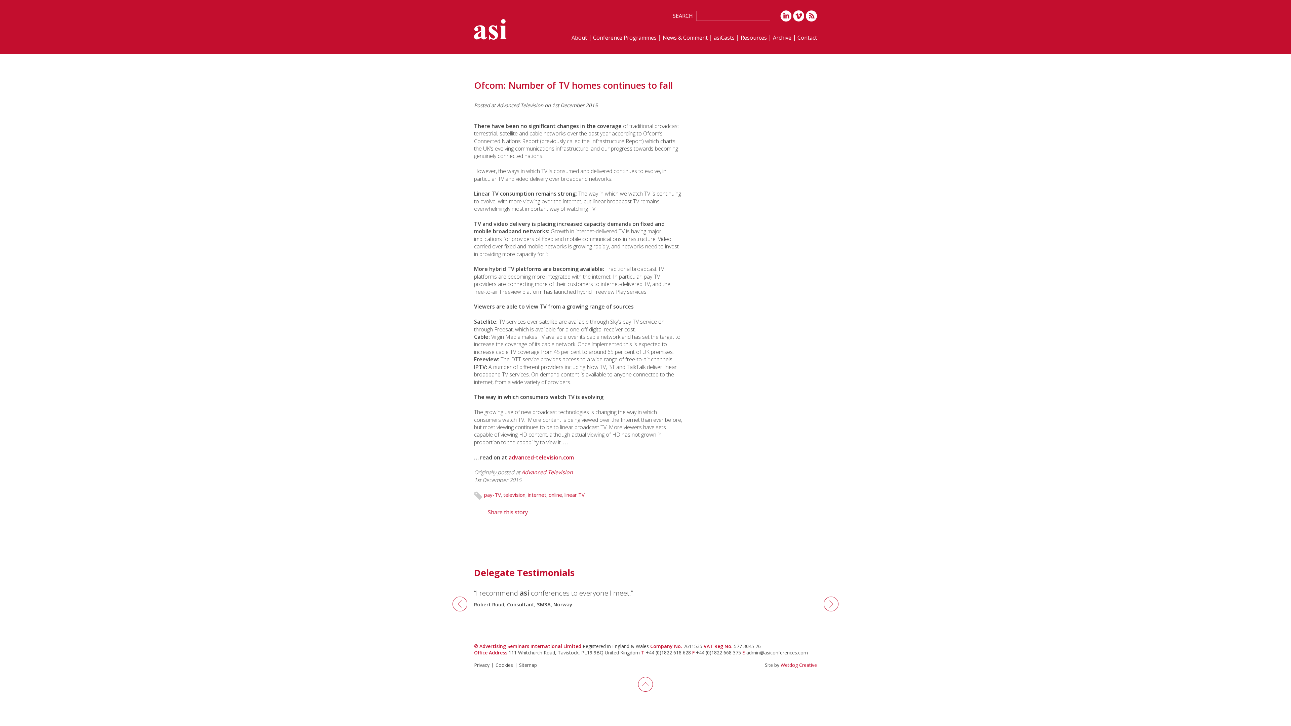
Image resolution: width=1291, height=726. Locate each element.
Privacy (482, 665)
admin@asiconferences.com (777, 652)
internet (537, 494)
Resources (754, 38)
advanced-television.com (541, 457)
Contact (807, 38)
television (514, 494)
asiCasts (724, 38)
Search (683, 15)
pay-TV (492, 494)
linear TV (574, 494)
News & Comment (685, 38)
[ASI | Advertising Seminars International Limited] (490, 29)
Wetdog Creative (799, 665)
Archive (782, 38)
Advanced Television (547, 472)
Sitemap (528, 665)
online (555, 494)
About (579, 38)
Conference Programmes (625, 38)
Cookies (504, 665)
